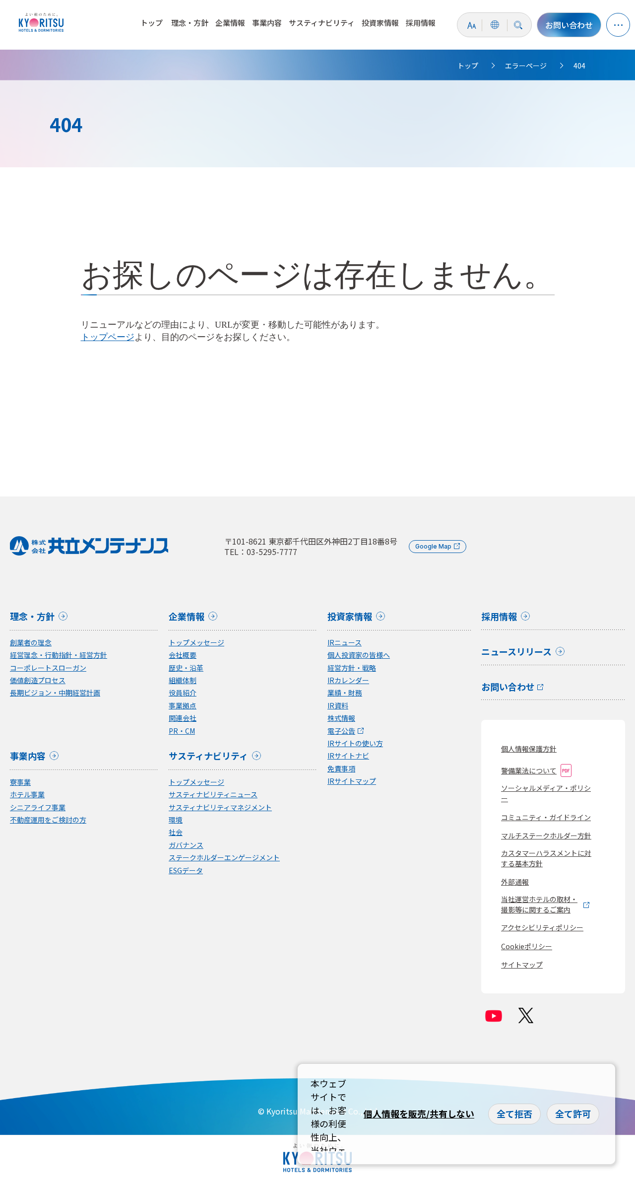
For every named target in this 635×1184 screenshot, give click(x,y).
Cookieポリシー (526, 946)
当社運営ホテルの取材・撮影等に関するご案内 (539, 904)
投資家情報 (380, 22)
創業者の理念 (31, 642)
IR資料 (337, 705)
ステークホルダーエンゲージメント (224, 857)
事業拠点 (182, 705)
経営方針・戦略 (351, 668)
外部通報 (515, 882)
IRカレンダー (348, 680)
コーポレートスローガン (48, 668)
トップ (151, 22)
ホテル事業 (27, 794)
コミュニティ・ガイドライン (546, 817)
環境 (176, 820)
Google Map (433, 546)
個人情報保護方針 (529, 749)
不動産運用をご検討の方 (48, 820)
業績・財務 (344, 692)
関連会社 (182, 718)
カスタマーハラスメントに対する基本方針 (546, 858)
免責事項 (341, 768)
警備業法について (529, 770)
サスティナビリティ (322, 22)
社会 (176, 832)
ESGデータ (186, 870)
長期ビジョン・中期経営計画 (55, 692)
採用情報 (421, 22)
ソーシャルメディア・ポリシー (546, 793)
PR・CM (182, 731)
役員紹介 (182, 692)
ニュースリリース (516, 652)
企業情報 (230, 22)
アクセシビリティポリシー (542, 927)
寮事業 (20, 782)
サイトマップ (522, 965)
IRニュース (344, 642)
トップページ (107, 337)
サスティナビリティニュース (213, 794)
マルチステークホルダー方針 (546, 835)
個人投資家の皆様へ (358, 655)
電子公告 (341, 731)
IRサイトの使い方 (355, 743)
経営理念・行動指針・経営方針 (58, 655)
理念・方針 (189, 22)
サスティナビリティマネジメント (220, 807)
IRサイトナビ (348, 756)
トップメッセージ (196, 642)
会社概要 (182, 655)
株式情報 (341, 718)
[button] (618, 25)
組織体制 (182, 680)
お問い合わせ (569, 25)
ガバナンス (186, 845)
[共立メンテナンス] (43, 22)
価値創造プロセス (37, 680)
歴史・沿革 (186, 668)
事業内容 (267, 22)
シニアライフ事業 (37, 807)
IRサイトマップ (351, 781)
